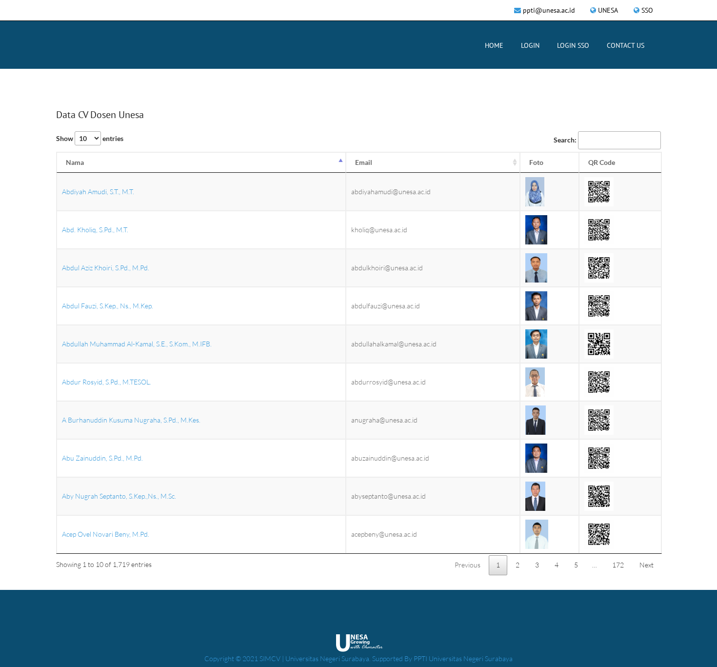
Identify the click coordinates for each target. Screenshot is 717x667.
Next (646, 565)
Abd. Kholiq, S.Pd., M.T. (95, 229)
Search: (565, 140)
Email (363, 162)
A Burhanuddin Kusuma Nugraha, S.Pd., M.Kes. (131, 420)
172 (618, 565)
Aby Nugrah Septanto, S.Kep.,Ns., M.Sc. (119, 496)
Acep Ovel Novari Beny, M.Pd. (105, 534)
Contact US (625, 45)
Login (530, 45)
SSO (647, 10)
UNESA (608, 10)
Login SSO (573, 45)
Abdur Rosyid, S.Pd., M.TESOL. (106, 382)
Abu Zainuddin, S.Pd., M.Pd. (102, 458)
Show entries (89, 138)
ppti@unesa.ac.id (549, 10)
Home (494, 45)
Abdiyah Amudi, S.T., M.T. (98, 191)
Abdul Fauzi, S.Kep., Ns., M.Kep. (107, 306)
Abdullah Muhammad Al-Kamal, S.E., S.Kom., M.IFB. (137, 344)
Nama (75, 162)
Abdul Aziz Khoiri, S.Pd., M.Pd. (105, 267)
